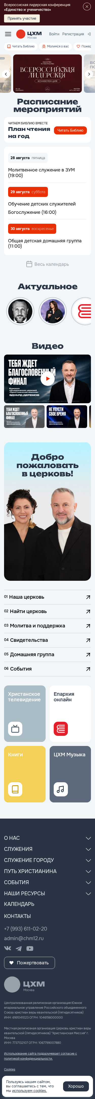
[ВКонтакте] (7, 948)
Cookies (9, 1069)
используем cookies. (29, 1090)
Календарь (19, 904)
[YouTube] (29, 948)
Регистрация (73, 34)
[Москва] (34, 34)
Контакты (17, 916)
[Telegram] (18, 948)
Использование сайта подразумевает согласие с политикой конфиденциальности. (40, 1056)
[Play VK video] (48, 379)
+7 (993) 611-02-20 (25, 929)
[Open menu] (8, 34)
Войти (54, 34)
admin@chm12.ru (24, 938)
